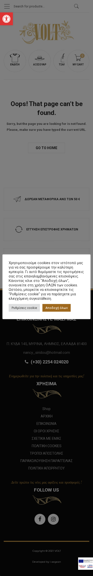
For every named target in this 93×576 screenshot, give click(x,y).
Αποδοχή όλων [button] (56, 308)
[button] (6, 18)
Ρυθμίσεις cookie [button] (24, 308)
